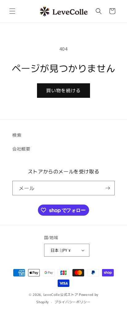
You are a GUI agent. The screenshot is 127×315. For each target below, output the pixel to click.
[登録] (107, 188)
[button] (12, 11)
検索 (16, 135)
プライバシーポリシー (73, 301)
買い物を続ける (63, 90)
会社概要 (21, 149)
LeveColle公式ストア (60, 294)
